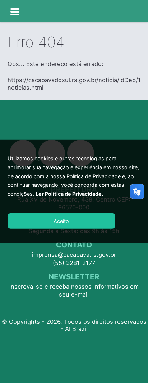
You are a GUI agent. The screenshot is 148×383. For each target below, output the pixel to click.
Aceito (61, 221)
